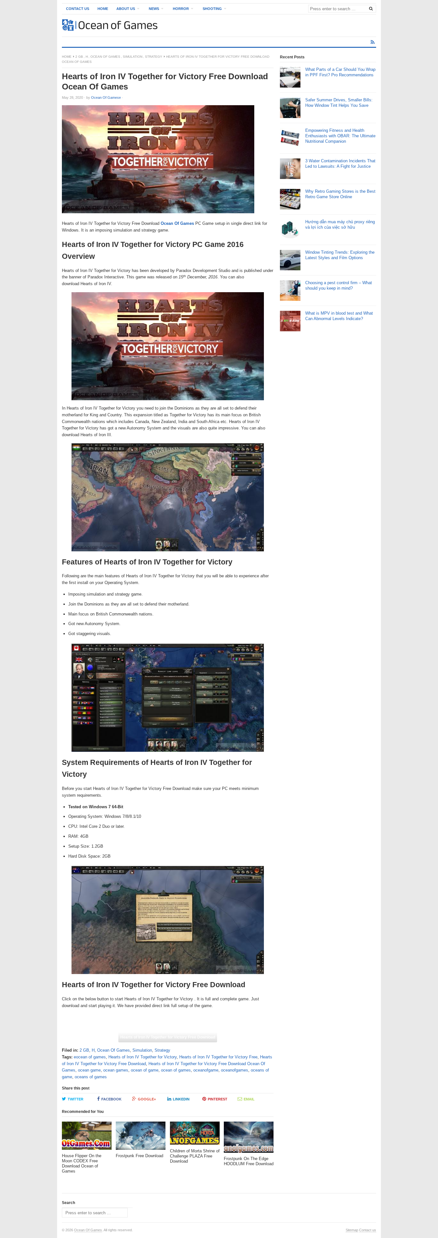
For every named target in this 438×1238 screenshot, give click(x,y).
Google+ (147, 1099)
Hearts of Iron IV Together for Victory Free (218, 1057)
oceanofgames (234, 1070)
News (154, 9)
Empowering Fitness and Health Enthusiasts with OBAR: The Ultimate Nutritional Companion (340, 136)
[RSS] (372, 42)
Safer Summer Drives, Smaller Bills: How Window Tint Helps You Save (339, 103)
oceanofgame (205, 1070)
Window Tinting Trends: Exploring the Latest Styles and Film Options (340, 255)
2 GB (79, 56)
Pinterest (217, 1099)
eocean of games (90, 1057)
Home (102, 9)
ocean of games (176, 1070)
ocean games (115, 1070)
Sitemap (352, 1230)
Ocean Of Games (105, 56)
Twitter (75, 1099)
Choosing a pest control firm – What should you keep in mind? (338, 285)
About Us (125, 9)
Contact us (367, 1230)
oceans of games (91, 1076)
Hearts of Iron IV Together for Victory (142, 1057)
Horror (181, 9)
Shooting (212, 9)
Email (249, 1099)
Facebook (111, 1099)
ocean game (89, 1070)
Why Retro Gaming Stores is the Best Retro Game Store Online (340, 194)
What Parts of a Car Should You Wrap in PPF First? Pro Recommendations (340, 72)
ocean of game (144, 1070)
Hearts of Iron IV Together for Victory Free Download (167, 1037)
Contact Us (77, 9)
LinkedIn (181, 1099)
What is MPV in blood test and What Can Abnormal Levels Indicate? (339, 316)
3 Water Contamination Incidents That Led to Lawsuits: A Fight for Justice (340, 163)
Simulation (132, 56)
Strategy (153, 56)
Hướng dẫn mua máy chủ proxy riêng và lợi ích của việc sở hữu (340, 224)
